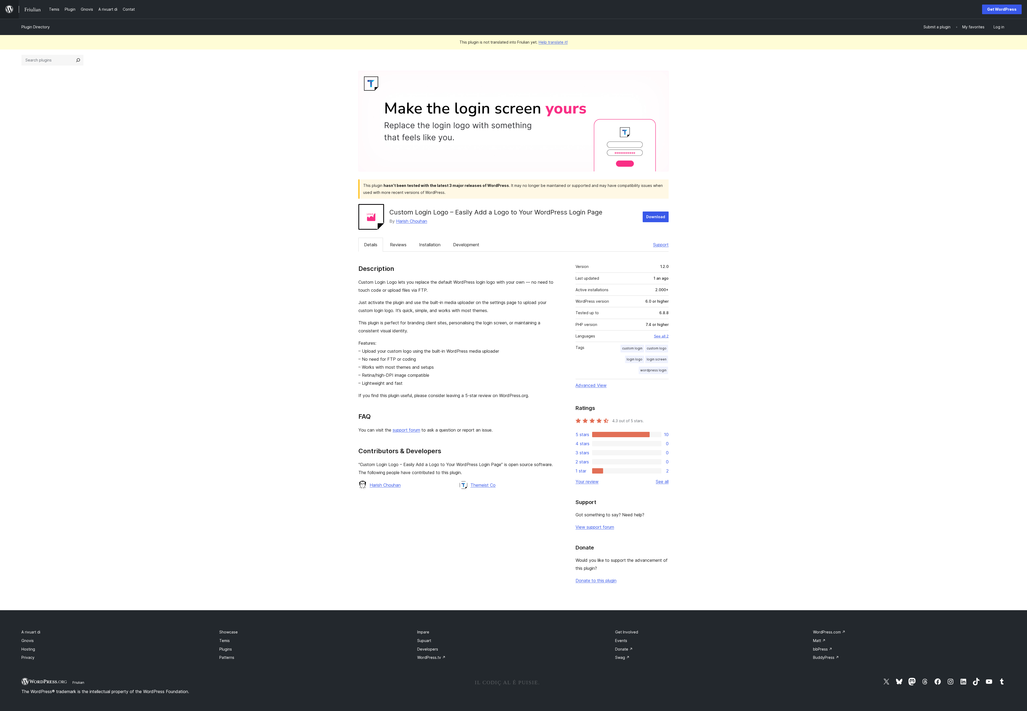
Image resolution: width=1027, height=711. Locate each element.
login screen (656, 359)
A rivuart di (30, 632)
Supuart (424, 640)
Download (655, 216)
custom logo (656, 348)
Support (661, 244)
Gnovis (27, 640)
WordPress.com (829, 632)
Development (466, 244)
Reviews (398, 244)
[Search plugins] (78, 60)
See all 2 (661, 336)
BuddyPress (826, 657)
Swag (622, 657)
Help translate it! (553, 42)
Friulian (78, 682)
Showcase (228, 632)
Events (621, 640)
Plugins (225, 649)
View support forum (595, 527)
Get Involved (626, 632)
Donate (624, 649)
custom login (632, 348)
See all (662, 481)
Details (370, 244)
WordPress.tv (431, 657)
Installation (429, 244)
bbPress (822, 649)
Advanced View (591, 385)
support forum (406, 430)
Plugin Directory (35, 27)
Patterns (226, 657)
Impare (423, 632)
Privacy (28, 657)
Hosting (28, 649)
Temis (224, 640)
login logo (634, 359)
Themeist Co (483, 485)
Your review (587, 481)
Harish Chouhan (411, 221)
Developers (427, 649)
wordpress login (653, 370)
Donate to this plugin (596, 580)
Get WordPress (1002, 9)
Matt (819, 640)
